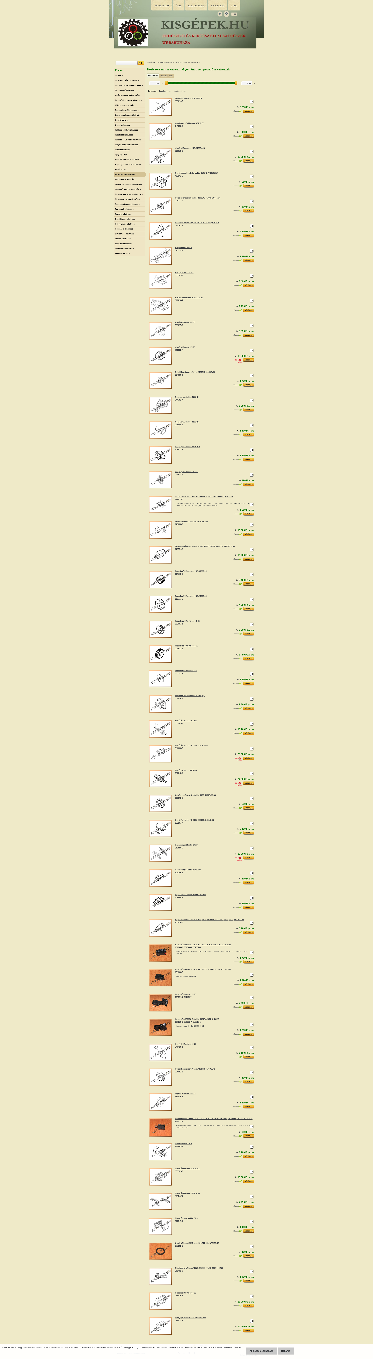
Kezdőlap (150, 62)
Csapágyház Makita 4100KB (187, 397)
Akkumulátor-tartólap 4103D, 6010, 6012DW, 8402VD (197, 223)
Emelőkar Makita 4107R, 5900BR (189, 98)
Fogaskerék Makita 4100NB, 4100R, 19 (191, 571)
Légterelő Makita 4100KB (185, 1094)
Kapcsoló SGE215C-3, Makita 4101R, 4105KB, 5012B (197, 1019)
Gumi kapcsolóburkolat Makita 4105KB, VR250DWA (196, 173)
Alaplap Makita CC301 (184, 273)
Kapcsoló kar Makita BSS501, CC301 (190, 895)
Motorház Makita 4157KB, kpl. (187, 1168)
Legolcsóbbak (164, 91)
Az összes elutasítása (261, 1351)
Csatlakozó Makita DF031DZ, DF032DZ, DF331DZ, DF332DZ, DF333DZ (204, 497)
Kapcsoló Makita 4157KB (185, 994)
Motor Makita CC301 (183, 1144)
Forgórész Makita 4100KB (186, 721)
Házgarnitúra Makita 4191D (186, 845)
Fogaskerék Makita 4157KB (186, 646)
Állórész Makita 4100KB (185, 322)
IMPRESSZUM (161, 5)
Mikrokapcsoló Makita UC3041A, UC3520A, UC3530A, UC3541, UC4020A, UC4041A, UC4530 (214, 1119)
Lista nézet (153, 76)
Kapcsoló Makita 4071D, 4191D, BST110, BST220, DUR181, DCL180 (203, 944)
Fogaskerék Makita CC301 (186, 671)
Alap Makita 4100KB (183, 248)
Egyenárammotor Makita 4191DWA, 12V (191, 521)
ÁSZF (178, 5)
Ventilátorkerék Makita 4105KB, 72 (189, 123)
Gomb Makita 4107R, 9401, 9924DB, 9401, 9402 (194, 820)
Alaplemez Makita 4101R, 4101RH (189, 297)
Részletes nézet (166, 76)
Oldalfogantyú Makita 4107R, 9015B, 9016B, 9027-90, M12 (199, 1268)
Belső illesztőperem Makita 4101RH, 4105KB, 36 (195, 372)
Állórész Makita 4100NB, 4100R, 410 (190, 148)
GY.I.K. (234, 5)
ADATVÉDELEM (196, 5)
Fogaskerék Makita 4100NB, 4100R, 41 (191, 596)
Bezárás (285, 1351)
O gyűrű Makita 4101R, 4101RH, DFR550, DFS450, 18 (197, 1243)
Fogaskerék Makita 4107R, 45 (187, 621)
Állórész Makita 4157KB (185, 347)
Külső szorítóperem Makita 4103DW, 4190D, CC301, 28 (197, 198)
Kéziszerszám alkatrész (164, 62)
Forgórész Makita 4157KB (186, 770)
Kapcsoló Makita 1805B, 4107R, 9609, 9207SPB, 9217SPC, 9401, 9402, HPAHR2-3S (209, 920)
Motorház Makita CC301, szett (187, 1193)
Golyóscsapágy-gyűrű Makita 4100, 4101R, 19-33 (195, 795)
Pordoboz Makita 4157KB (185, 1293)
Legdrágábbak (179, 91)
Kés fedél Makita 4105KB (185, 1044)
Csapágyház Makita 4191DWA (187, 447)
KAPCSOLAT (217, 5)
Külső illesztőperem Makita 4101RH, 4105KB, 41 (195, 1069)
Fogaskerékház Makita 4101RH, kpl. (190, 696)
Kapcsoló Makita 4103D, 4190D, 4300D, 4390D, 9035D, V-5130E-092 (203, 969)
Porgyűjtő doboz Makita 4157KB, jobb (190, 1318)
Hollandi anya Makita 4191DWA (188, 870)
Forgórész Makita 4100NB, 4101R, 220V (191, 745)
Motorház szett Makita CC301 (187, 1218)
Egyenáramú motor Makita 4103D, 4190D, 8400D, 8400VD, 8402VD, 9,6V (205, 546)
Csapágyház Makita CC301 (186, 472)
